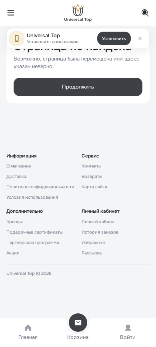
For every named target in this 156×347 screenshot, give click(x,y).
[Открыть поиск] (141, 13)
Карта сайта (94, 187)
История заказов (100, 232)
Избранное (93, 242)
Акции (13, 253)
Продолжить (78, 86)
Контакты (91, 166)
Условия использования (32, 197)
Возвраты (92, 176)
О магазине (18, 166)
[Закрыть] (140, 38)
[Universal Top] (78, 13)
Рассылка (92, 253)
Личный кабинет (99, 221)
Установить (114, 38)
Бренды (14, 221)
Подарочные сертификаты (34, 232)
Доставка (16, 176)
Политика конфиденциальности (40, 187)
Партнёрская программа (32, 242)
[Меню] (15, 13)
